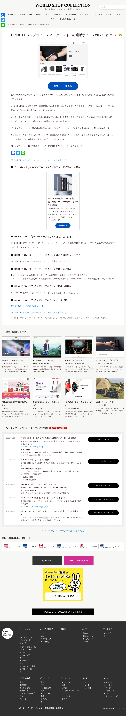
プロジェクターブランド (10, 364)
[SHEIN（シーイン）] (30, 460)
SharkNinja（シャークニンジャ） (46, 403)
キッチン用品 (46, 693)
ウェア (22, 633)
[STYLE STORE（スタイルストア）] (36, 498)
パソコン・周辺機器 (27, 693)
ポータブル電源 (101, 405)
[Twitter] (2, 20)
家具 (42, 682)
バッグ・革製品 (26, 14)
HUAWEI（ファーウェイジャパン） (78, 403)
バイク (47, 14)
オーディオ (24, 691)
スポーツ (23, 699)
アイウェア (24, 661)
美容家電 (23, 685)
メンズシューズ (26, 650)
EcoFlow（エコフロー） (44, 360)
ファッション (11, 14)
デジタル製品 (71, 14)
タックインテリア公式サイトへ (103, 513)
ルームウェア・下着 (27, 666)
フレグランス (109, 691)
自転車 (85, 633)
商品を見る (62, 225)
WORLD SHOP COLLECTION (63, 5)
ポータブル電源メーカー (41, 364)
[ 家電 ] (28, 306)
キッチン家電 (25, 688)
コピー (46, 517)
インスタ (38, 708)
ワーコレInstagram (78, 560)
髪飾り (64, 699)
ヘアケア (107, 688)
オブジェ (44, 699)
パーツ (85, 642)
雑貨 (42, 691)
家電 (21, 682)
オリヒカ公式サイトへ (103, 486)
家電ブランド (37, 408)
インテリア (84, 14)
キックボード (88, 639)
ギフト (53, 19)
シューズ (23, 643)
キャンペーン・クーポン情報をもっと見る (63, 530)
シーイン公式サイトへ (103, 461)
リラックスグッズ (111, 696)
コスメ (117, 14)
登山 (105, 636)
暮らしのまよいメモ (67, 19)
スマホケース (46, 639)
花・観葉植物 (46, 688)
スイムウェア (25, 655)
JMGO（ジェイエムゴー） (13, 360)
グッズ (85, 682)
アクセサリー (97, 14)
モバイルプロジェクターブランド (76, 364)
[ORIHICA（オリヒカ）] (31, 484)
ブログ (29, 708)
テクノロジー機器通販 (72, 408)
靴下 (21, 663)
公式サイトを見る (63, 86)
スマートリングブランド (104, 364)
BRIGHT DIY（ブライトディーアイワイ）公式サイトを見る (37, 160)
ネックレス (66, 682)
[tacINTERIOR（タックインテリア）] (36, 511)
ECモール (5, 408)
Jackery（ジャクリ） (105, 402)
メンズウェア (25, 640)
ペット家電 (87, 688)
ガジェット (21, 24)
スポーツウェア (26, 652)
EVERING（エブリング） (107, 360)
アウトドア (57, 14)
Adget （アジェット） (75, 360)
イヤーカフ (66, 693)
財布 (42, 636)
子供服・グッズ (26, 669)
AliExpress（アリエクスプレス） (15, 403)
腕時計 (38, 14)
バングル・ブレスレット (71, 691)
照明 (42, 685)
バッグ (43, 633)
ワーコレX (47, 560)
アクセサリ (45, 642)
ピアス (64, 688)
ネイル (106, 693)
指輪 (63, 685)
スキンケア (108, 682)
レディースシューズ (28, 647)
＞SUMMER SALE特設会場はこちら (35, 507)
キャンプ (107, 633)
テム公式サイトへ (103, 439)
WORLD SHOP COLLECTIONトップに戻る (63, 612)
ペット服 (86, 685)
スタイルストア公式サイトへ (103, 499)
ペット (108, 14)
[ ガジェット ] (37, 306)
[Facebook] (2, 15)
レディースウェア (27, 637)
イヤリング (66, 696)
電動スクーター (89, 636)
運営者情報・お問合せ (54, 708)
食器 (42, 696)
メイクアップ (109, 685)
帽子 (21, 658)
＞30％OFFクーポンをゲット (32, 447)
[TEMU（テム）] (28, 438)
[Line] (2, 25)
